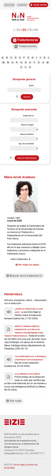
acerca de (9, 5)
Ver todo (15, 401)
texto (31, 85)
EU (18, 30)
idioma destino (27, 134)
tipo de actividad (26, 143)
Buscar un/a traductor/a (25, 275)
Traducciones (27, 46)
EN (36, 30)
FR (30, 30)
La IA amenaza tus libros (27, 374)
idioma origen (27, 125)
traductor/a (28, 115)
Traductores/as (27, 40)
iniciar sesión (40, 4)
